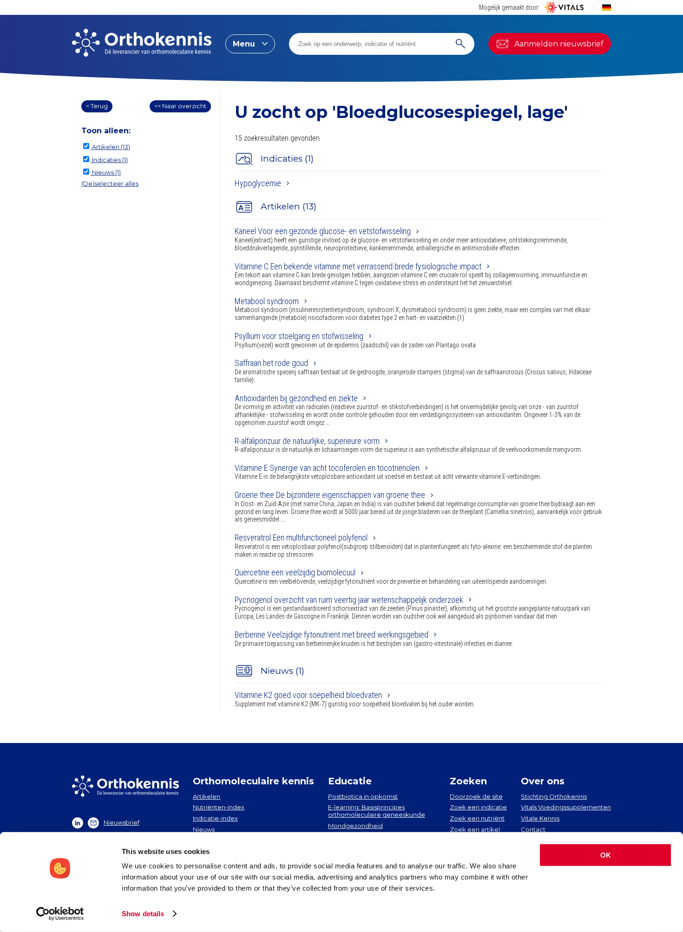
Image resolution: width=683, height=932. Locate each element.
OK (605, 855)
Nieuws (204, 829)
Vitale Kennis (540, 818)
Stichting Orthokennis (554, 796)
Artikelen (206, 796)
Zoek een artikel (475, 829)
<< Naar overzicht (180, 106)
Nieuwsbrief (121, 822)
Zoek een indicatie (478, 807)
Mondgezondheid (355, 825)
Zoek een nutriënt (477, 818)
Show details (143, 914)
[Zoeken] (460, 44)
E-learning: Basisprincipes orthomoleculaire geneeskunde (376, 810)
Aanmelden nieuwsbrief (559, 43)
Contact (533, 829)
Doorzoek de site (476, 796)
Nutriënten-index (218, 807)
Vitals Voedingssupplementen (566, 807)
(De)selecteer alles (109, 183)
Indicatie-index (215, 818)
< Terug (97, 106)
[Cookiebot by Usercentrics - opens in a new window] (60, 914)
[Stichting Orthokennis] (141, 44)
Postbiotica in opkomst (363, 796)
